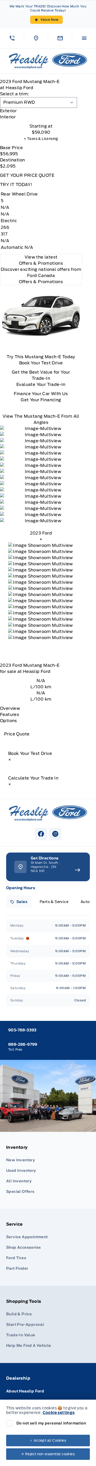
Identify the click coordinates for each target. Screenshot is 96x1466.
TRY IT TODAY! (16, 184)
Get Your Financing (41, 399)
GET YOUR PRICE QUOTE (27, 175)
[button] (12, 38)
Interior (8, 117)
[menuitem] (48, 1170)
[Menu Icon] (84, 38)
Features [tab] (9, 714)
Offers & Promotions (41, 281)
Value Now (49, 20)
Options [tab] (8, 720)
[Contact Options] (60, 38)
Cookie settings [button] (59, 1412)
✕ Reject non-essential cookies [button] (48, 1454)
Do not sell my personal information (51, 1423)
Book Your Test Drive (41, 363)
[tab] (41, 111)
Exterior (8, 110)
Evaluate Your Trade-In (41, 384)
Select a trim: (14, 93)
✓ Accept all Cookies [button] (48, 1440)
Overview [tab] (10, 708)
